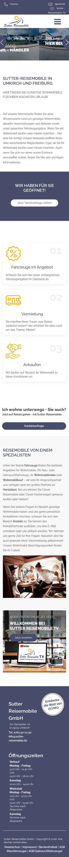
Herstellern (10, 489)
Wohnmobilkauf (13, 480)
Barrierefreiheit (48, 847)
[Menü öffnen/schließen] (61, 23)
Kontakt (18, 521)
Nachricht (59, 4)
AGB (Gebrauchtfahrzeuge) (45, 851)
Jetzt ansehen (23, 637)
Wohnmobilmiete (45, 475)
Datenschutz (12, 847)
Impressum (29, 847)
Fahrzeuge (31, 465)
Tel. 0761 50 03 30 (20, 732)
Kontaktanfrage (34, 425)
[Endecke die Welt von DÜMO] (52, 704)
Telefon (14, 4)
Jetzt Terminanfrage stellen (34, 202)
